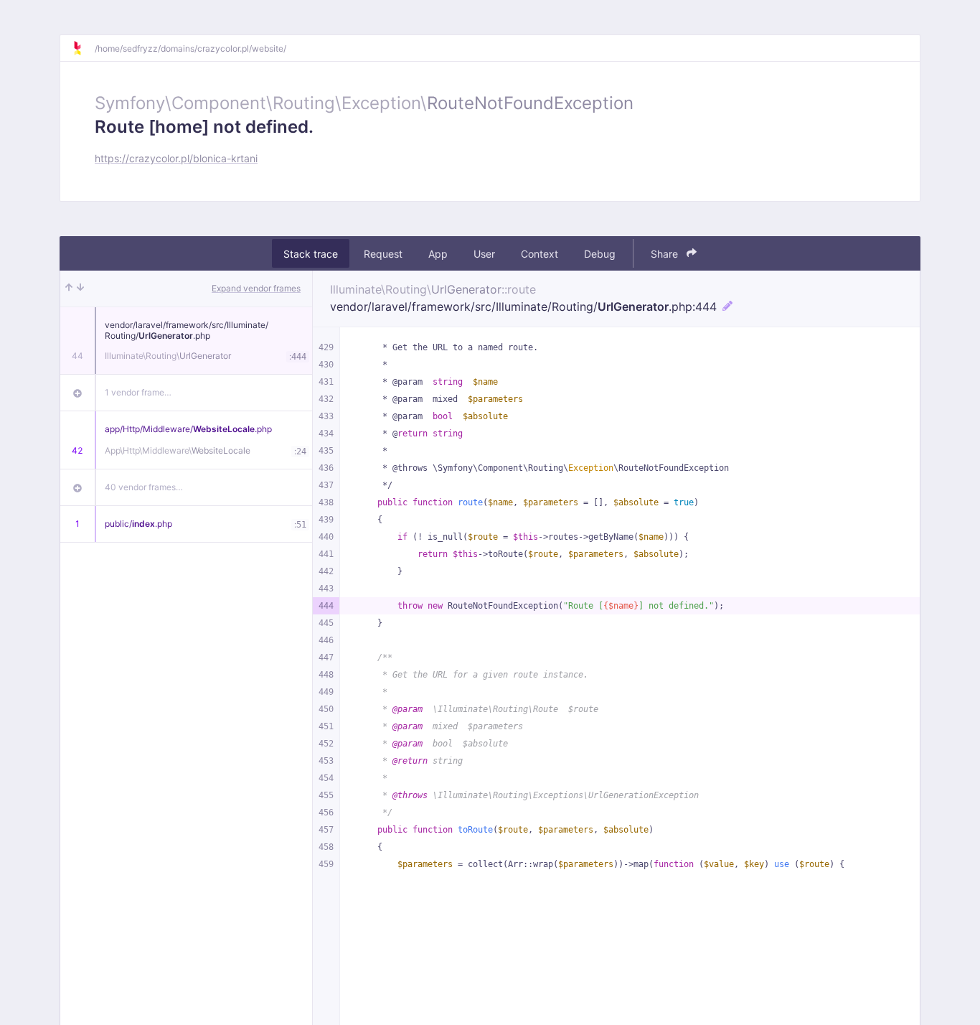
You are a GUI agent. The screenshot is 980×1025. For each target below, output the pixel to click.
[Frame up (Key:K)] (69, 288)
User (484, 254)
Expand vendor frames (256, 288)
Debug (600, 254)
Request (383, 254)
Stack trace (310, 254)
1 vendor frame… (138, 392)
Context (539, 254)
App (438, 254)
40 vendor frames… (144, 487)
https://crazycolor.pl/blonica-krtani (176, 158)
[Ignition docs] (83, 48)
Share (666, 254)
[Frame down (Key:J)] (80, 288)
